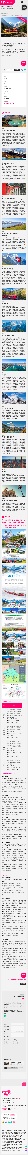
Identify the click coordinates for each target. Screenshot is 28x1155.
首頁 (2, 13)
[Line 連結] (25, 1145)
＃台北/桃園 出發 (6, 55)
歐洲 (10, 13)
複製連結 (17, 70)
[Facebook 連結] (6, 1122)
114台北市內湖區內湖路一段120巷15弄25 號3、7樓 (14, 1105)
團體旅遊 (6, 13)
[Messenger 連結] (25, 1149)
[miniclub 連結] (3, 1122)
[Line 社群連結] (11, 1122)
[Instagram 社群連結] (14, 1122)
